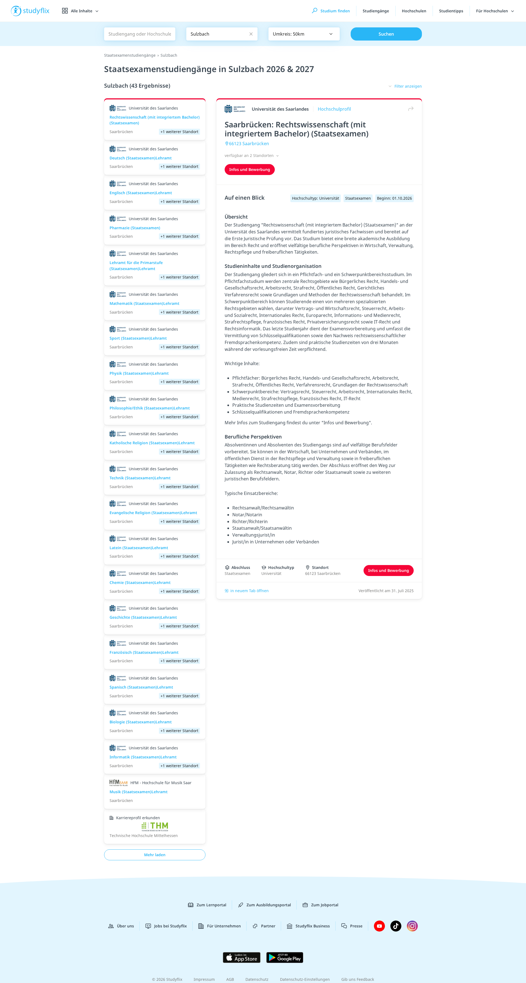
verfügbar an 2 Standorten (250, 155)
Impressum (204, 979)
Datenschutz (256, 979)
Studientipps (451, 10)
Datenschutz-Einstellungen (305, 979)
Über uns (125, 925)
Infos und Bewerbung (249, 169)
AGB (230, 979)
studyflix (36, 10)
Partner (268, 925)
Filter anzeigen (408, 86)
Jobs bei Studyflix (170, 925)
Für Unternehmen (224, 925)
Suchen (386, 34)
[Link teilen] (409, 109)
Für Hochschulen (492, 10)
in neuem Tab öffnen (249, 590)
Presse (356, 925)
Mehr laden (154, 854)
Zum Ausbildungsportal (269, 904)
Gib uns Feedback (357, 979)
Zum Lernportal (211, 904)
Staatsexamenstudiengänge (130, 55)
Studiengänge (376, 10)
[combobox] (304, 34)
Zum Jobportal (324, 904)
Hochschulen (414, 10)
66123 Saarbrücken (249, 144)
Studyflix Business (313, 925)
